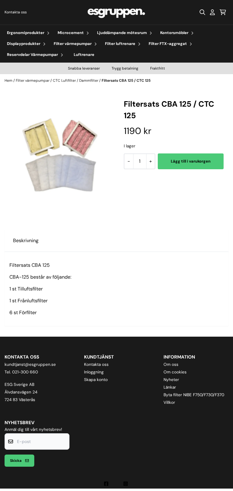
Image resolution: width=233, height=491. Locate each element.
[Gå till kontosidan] (212, 12)
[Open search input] (202, 12)
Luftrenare (84, 54)
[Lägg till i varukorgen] (191, 161)
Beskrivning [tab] (26, 240)
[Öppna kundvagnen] (222, 12)
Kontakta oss (16, 12)
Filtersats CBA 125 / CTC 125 (126, 80)
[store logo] (116, 12)
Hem (9, 80)
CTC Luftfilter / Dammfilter (76, 80)
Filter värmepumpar (33, 80)
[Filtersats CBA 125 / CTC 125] (59, 153)
